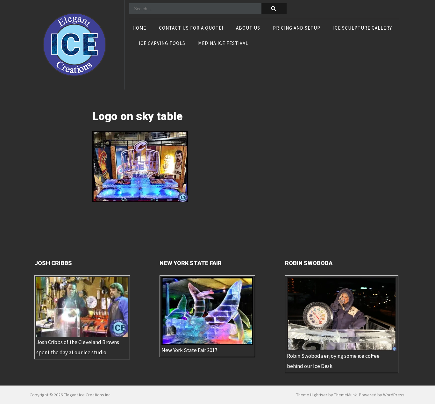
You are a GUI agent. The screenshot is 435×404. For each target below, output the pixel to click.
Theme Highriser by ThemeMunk (326, 395)
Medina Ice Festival (223, 43)
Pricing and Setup (296, 28)
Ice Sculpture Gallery (362, 28)
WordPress (393, 395)
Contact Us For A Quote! (191, 28)
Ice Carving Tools (162, 43)
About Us (248, 28)
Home (139, 28)
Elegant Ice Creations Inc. (87, 395)
